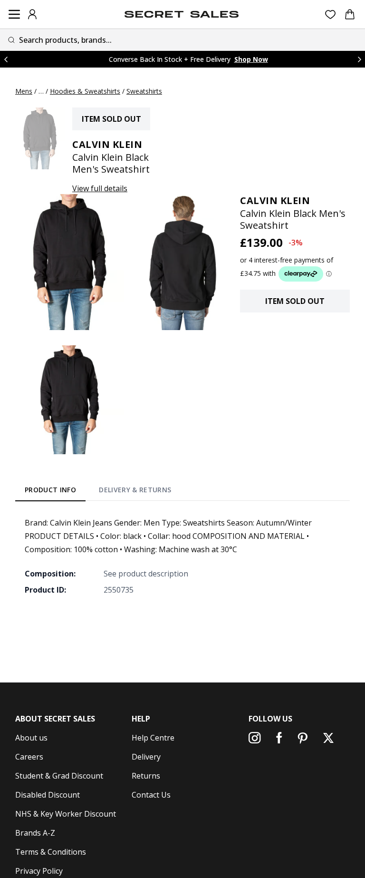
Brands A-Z (35, 833)
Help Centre (153, 737)
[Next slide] (359, 59)
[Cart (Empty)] (349, 14)
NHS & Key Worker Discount (65, 814)
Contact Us (151, 795)
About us (31, 737)
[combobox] (182, 39)
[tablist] (98, 491)
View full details (99, 188)
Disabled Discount (47, 795)
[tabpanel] (182, 556)
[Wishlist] (330, 14)
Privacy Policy (39, 871)
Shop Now (251, 59)
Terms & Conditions (50, 852)
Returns (146, 776)
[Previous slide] (5, 59)
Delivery (146, 756)
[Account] (32, 14)
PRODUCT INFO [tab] (50, 489)
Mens (23, 91)
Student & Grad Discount (59, 776)
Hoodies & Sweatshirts (85, 91)
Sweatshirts (144, 91)
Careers (29, 756)
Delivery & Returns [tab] (135, 489)
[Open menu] (14, 14)
